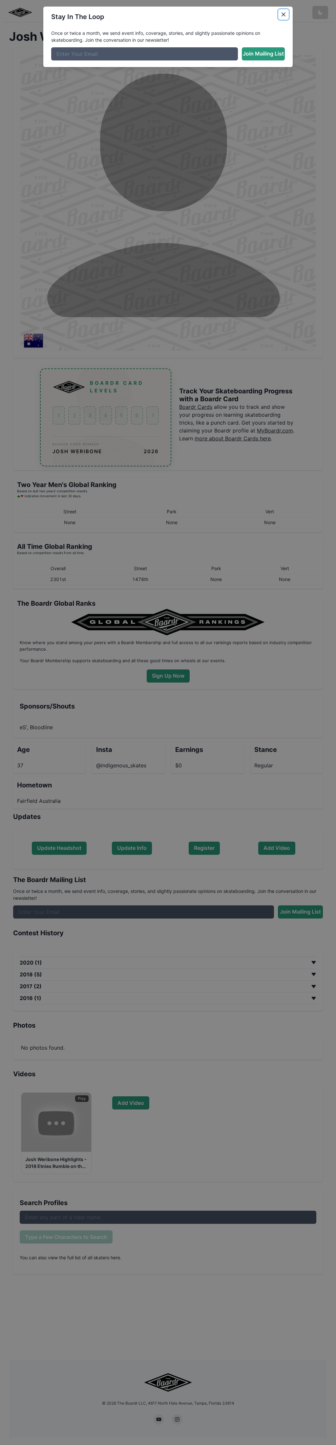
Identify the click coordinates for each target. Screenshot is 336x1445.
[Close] (283, 14)
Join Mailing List (263, 53)
